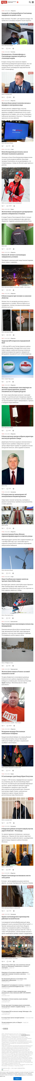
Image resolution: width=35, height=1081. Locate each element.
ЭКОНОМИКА (13, 492)
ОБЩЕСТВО (13, 10)
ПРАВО (12, 209)
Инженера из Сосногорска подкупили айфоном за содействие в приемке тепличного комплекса (15, 973)
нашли (4, 683)
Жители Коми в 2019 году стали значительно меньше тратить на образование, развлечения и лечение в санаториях (16, 966)
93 (4, 97)
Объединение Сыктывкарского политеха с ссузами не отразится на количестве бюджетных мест (16, 985)
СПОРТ (12, 149)
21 (4, 205)
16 (4, 335)
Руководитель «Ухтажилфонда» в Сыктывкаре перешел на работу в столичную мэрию (14, 56)
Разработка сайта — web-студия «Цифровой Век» (13, 1068)
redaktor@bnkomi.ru (25, 1035)
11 (4, 290)
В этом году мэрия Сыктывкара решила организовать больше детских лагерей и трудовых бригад (16, 1005)
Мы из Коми (20, 980)
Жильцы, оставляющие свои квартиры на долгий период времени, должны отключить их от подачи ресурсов (17, 389)
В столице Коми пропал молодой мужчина (13, 1017)
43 (4, 910)
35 (4, 822)
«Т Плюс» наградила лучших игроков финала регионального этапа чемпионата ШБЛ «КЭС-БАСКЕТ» (16, 992)
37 (4, 725)
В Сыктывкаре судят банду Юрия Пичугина (17, 776)
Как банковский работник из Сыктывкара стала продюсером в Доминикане (14, 979)
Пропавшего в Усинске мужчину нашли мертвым (15, 999)
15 (4, 248)
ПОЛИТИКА (13, 52)
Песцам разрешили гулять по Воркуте (12, 1022)
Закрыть (17, 1078)
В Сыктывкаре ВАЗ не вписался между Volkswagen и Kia (17, 1011)
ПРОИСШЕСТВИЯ (13, 621)
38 (4, 961)
